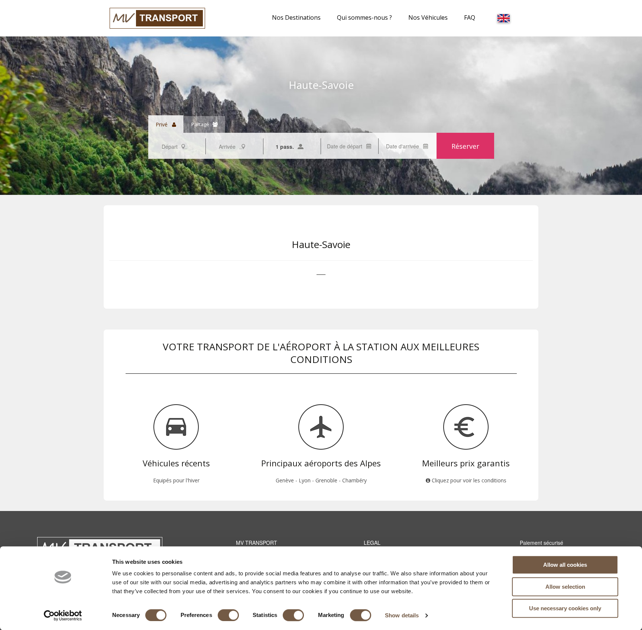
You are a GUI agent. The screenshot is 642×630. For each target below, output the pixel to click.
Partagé (202, 124)
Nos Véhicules (428, 17)
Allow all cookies (565, 565)
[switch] (228, 615)
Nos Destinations (296, 17)
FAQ (469, 17)
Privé (164, 124)
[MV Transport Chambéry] (157, 17)
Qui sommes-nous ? (364, 17)
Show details (402, 615)
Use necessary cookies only (565, 608)
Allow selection (565, 587)
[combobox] (176, 146)
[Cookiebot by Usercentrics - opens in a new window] (62, 615)
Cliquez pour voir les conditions (468, 480)
